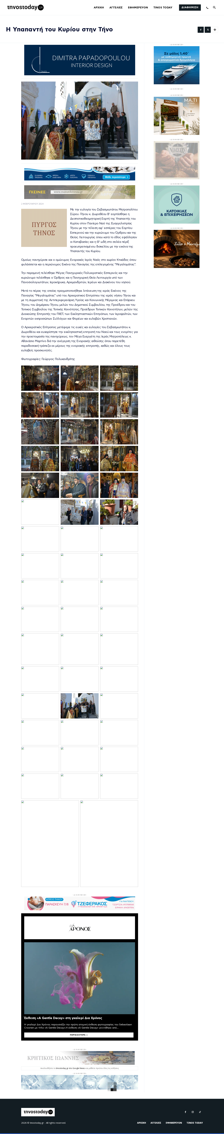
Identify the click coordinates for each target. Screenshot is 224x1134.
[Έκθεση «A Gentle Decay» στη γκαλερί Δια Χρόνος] (79, 978)
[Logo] (25, 7)
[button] (214, 7)
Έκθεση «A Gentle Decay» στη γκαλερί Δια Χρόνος (63, 1018)
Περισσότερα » (79, 1035)
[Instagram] (193, 1112)
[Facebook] (201, 30)
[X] (208, 30)
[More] (215, 30)
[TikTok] (200, 1112)
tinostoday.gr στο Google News (70, 1068)
